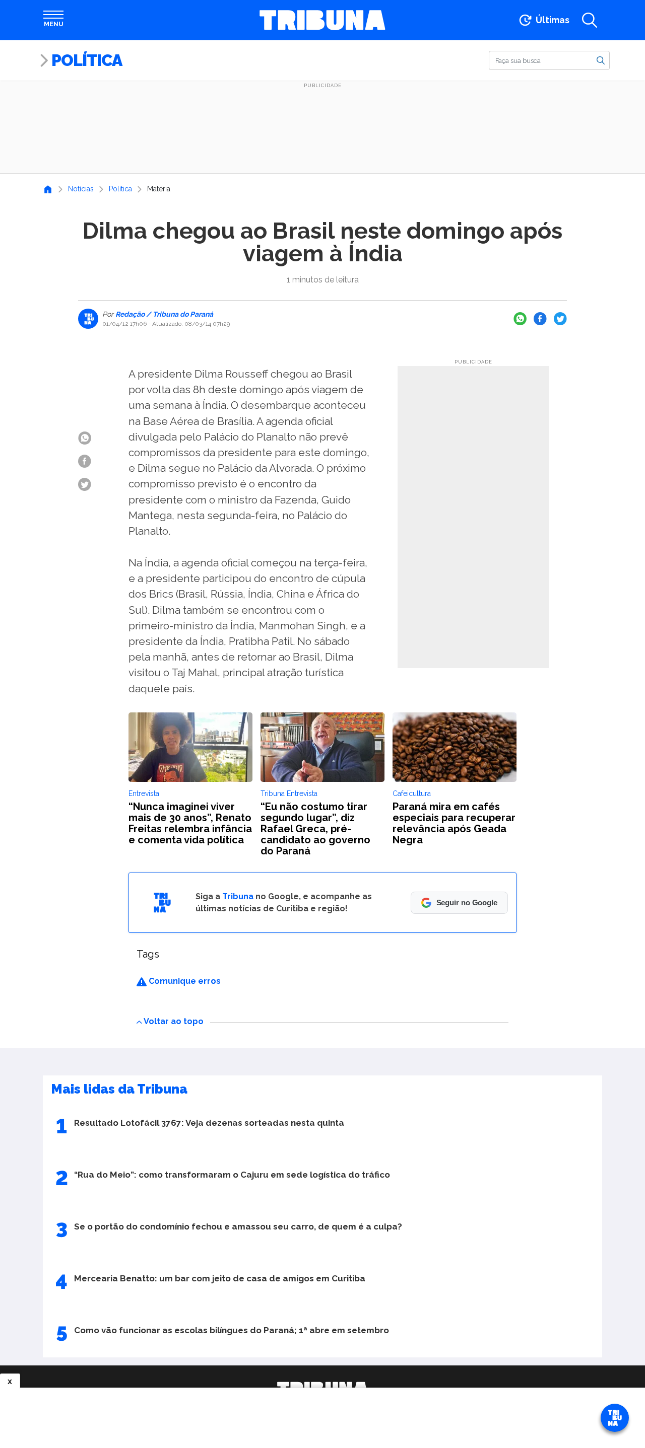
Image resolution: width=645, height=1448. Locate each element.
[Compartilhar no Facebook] (540, 318)
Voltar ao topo (174, 1021)
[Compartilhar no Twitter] (560, 318)
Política (86, 60)
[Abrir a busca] (589, 20)
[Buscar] (601, 59)
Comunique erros (184, 981)
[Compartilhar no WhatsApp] (520, 318)
